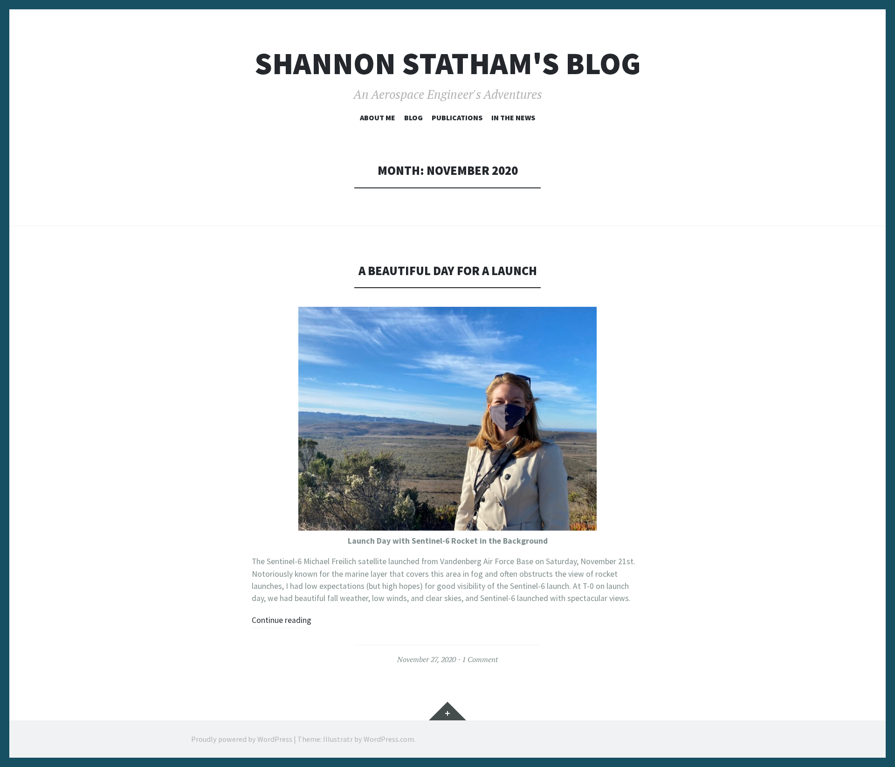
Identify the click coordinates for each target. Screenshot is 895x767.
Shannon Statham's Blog (448, 64)
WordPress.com (389, 739)
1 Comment (480, 659)
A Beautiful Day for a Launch (447, 270)
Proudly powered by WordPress (241, 739)
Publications (457, 117)
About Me (377, 117)
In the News (513, 117)
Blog (413, 117)
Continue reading (281, 620)
